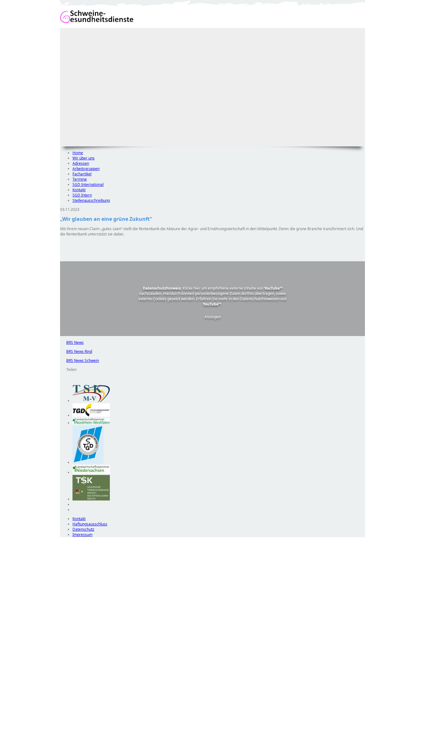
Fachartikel (81, 174)
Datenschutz (83, 529)
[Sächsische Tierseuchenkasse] (91, 499)
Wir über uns (83, 158)
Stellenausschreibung (91, 200)
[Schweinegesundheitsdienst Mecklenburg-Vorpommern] (91, 400)
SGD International (88, 184)
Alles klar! (64, 719)
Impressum (82, 534)
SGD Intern (82, 195)
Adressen (80, 163)
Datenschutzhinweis (77, 732)
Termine (79, 179)
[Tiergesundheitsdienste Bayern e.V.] (88, 462)
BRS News (72, 342)
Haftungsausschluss (89, 524)
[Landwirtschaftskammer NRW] (91, 422)
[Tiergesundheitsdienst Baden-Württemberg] (91, 415)
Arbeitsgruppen (86, 168)
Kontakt (79, 189)
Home (77, 152)
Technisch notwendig (69, 650)
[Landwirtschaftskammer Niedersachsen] (91, 472)
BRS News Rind (76, 351)
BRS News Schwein (79, 360)
